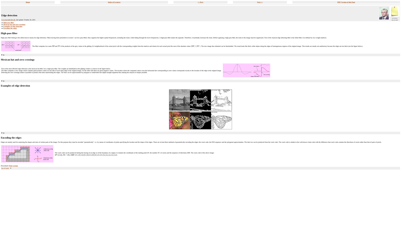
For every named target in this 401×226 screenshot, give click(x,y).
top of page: (5, 168)
